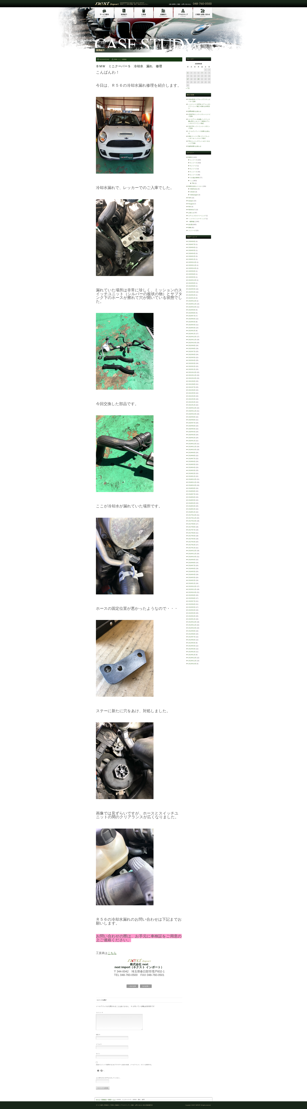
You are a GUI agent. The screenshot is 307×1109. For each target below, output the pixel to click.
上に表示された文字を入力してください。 (108, 1078)
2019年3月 (191, 470)
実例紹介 (104, 1099)
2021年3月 (191, 399)
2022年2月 (191, 366)
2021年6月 (191, 390)
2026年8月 (191, 241)
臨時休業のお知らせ (194, 146)
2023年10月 (192, 307)
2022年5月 (191, 357)
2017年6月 (191, 533)
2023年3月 (191, 328)
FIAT (189, 198)
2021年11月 (192, 375)
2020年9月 (191, 417)
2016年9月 (191, 559)
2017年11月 (192, 518)
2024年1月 (191, 298)
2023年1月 (191, 333)
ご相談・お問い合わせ (136, 1105)
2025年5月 (191, 277)
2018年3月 (191, 506)
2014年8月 (191, 634)
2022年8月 (191, 348)
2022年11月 (192, 339)
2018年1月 (191, 512)
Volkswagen (194, 195)
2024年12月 (192, 280)
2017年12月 (192, 515)
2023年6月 (191, 319)
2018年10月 (192, 485)
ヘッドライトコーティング (197, 219)
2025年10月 (192, 268)
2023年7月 (191, 316)
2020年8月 (191, 420)
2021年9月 (191, 381)
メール (99, 1044)
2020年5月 (191, 429)
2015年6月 (191, 604)
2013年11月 (192, 661)
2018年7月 (191, 494)
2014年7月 (191, 637)
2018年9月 (191, 488)
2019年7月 (191, 458)
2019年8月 (191, 455)
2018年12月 (192, 479)
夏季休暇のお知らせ (194, 111)
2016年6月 (191, 568)
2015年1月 (191, 619)
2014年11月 (192, 625)
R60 (189, 207)
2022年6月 (191, 354)
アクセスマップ (125, 1105)
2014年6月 (191, 640)
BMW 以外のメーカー (195, 186)
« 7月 (188, 88)
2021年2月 (191, 402)
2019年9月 (191, 452)
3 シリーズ (193, 163)
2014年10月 (192, 628)
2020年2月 (191, 438)
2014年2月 (191, 652)
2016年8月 (191, 562)
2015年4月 (191, 610)
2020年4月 (191, 432)
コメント (99, 1012)
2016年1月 (191, 583)
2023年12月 (192, 301)
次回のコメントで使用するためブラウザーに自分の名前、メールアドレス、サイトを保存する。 (124, 1064)
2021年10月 (192, 378)
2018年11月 (192, 482)
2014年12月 (192, 622)
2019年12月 (192, 444)
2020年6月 (191, 426)
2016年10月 (192, 556)
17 (188, 79)
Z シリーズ (193, 175)
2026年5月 (191, 250)
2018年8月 (191, 491)
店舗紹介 (117, 1105)
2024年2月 (191, 295)
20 (198, 79)
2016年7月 (191, 565)
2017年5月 (191, 536)
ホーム (98, 1099)
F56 (193, 183)
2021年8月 (191, 384)
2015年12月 (192, 586)
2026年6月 (191, 247)
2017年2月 (191, 545)
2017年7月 (191, 530)
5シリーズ (193, 169)
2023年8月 (191, 313)
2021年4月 (191, 396)
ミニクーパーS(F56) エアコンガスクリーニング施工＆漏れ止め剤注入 (199, 106)
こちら (112, 953)
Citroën (192, 192)
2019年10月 (192, 449)
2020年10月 (192, 414)
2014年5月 (191, 643)
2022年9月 (191, 345)
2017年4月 (191, 539)
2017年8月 (191, 527)
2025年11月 (192, 265)
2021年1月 (191, 405)
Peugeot (191, 204)
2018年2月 (191, 509)
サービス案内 (99, 1105)
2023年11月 (192, 304)
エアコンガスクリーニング (197, 216)
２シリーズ (191, 230)
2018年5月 (191, 500)
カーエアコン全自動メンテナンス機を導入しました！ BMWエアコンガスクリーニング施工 (199, 121)
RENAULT (191, 210)
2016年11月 (192, 553)
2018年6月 (191, 497)
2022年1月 (191, 369)
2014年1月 (191, 655)
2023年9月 (191, 310)
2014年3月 (191, 649)
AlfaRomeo (193, 189)
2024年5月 (191, 289)
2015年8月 (191, 598)
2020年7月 (191, 423)
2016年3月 (191, 577)
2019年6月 (191, 461)
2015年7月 (191, 601)
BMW (115, 59)
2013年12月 (192, 658)
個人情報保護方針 (148, 1105)
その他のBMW (194, 178)
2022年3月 (191, 363)
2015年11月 (192, 589)
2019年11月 (192, 446)
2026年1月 (191, 259)
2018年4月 (191, 503)
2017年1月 (191, 548)
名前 (98, 1034)
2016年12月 (192, 551)
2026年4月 (191, 253)
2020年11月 (192, 411)
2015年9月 (191, 595)
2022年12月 (192, 336)
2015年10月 (192, 592)
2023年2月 (191, 331)
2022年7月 (191, 351)
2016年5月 (191, 571)
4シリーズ (193, 166)
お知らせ (191, 213)
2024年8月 (191, 286)
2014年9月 (191, 631)
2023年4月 (191, 325)
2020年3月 (191, 435)
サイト (98, 1053)
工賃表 (112, 1105)
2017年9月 (191, 524)
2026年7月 (191, 244)
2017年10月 (192, 521)
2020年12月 (192, 408)
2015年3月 (191, 613)
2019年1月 (191, 476)
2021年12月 (192, 372)
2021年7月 (191, 387)
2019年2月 (191, 473)
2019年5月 (191, 464)
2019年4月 (191, 467)
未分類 (190, 224)
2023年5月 (191, 322)
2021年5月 (191, 393)
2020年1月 (191, 441)
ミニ (119, 59)
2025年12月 (192, 262)
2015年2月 (191, 616)
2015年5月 (191, 607)
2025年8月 (191, 274)
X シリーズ (193, 172)
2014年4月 (191, 646)
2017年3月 (191, 542)
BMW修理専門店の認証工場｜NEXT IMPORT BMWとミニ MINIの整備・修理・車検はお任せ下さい (134, 3)
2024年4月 (191, 292)
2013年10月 (192, 664)
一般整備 (123, 59)
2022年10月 (192, 342)
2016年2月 (191, 580)
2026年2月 (191, 256)
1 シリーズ (193, 160)
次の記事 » (145, 986)
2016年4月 (191, 574)
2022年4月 (191, 360)
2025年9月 (191, 271)
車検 (189, 227)
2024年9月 (191, 283)
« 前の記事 (132, 986)
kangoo (190, 201)
